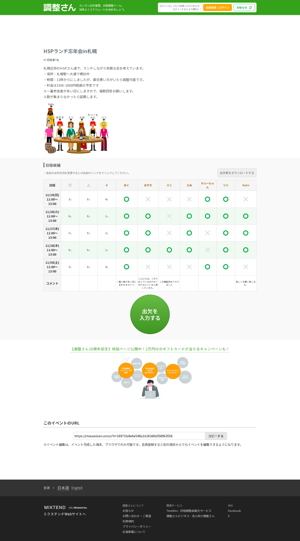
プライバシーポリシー (137, 526)
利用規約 (128, 521)
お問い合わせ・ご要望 (137, 516)
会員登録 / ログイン (217, 7)
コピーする (216, 436)
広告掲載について (134, 532)
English (77, 487)
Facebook (234, 511)
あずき (148, 185)
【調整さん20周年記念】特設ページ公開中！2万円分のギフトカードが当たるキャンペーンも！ (150, 348)
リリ (225, 185)
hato (245, 185)
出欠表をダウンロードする (237, 173)
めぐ (126, 185)
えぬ (189, 185)
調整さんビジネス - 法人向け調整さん (190, 516)
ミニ (169, 185)
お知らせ (242, 7)
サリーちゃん (207, 185)
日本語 (63, 488)
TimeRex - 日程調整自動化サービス (188, 511)
